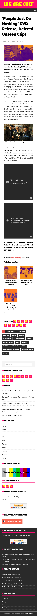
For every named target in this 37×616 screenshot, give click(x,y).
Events (4, 458)
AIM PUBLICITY (11, 332)
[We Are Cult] (18, 7)
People (4, 451)
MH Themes (29, 614)
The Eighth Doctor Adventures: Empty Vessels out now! (17, 392)
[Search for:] (18, 364)
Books (4, 447)
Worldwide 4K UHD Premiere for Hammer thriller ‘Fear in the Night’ (16, 410)
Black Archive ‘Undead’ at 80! (12, 415)
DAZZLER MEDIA (19, 339)
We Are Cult (21, 41)
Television (5, 437)
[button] (34, 10)
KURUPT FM (15, 346)
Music (4, 429)
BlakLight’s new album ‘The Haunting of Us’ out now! (18, 398)
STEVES (5, 353)
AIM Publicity (16, 257)
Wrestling (5, 455)
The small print (6, 605)
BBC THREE (22, 332)
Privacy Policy (5, 602)
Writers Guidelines (7, 608)
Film (3, 433)
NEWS (23, 346)
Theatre (4, 444)
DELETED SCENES (8, 342)
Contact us (5, 599)
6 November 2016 (9, 41)
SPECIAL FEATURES (27, 350)
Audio (4, 440)
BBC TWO (6, 335)
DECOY (29, 339)
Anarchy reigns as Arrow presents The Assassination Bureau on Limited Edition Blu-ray (18, 404)
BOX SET (21, 335)
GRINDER (24, 342)
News (4, 426)
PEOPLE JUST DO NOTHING (11, 350)
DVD (17, 342)
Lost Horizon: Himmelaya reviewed (18, 564)
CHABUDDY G (7, 339)
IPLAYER (5, 346)
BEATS (14, 335)
